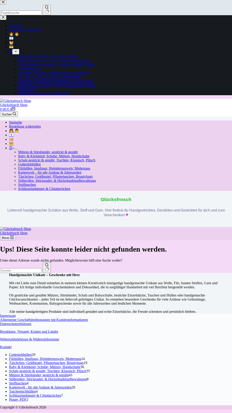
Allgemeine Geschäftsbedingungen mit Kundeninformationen (44, 320)
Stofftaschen (27, 185)
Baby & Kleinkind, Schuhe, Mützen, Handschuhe (53, 156)
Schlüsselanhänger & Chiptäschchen (44, 189)
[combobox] (21, 270)
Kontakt (6, 347)
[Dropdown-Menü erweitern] (16, 149)
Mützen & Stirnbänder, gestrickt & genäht (48, 152)
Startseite (15, 122)
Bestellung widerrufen (25, 126)
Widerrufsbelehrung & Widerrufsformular (29, 339)
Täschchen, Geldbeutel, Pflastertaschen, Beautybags (55, 176)
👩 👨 (14, 131)
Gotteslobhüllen (29, 164)
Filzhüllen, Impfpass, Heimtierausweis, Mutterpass (54, 168)
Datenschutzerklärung (15, 324)
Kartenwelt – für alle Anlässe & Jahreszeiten (49, 172)
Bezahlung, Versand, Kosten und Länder (29, 331)
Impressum (8, 316)
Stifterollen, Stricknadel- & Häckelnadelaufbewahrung (57, 180)
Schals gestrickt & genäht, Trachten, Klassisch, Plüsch (56, 160)
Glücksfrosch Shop (13, 105)
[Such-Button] (47, 267)
